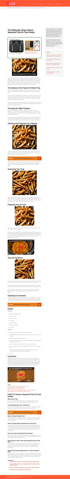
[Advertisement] (35, 18)
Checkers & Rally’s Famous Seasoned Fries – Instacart (18, 386)
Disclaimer (21, 476)
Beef (45, 4)
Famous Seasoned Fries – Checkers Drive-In (16, 388)
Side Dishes (34, 4)
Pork (53, 4)
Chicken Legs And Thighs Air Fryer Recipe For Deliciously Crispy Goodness (24, 461)
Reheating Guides (59, 4)
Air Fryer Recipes (18, 7)
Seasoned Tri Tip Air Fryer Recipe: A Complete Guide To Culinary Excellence (24, 467)
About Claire (8, 476)
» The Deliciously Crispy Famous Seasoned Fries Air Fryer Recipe (34, 7)
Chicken (49, 4)
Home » (13, 7)
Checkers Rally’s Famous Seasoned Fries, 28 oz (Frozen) (19, 391)
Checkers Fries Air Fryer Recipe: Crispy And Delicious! (20, 469)
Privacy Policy (30, 476)
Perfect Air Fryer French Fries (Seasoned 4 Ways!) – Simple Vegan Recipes (22, 390)
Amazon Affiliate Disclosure (15, 476)
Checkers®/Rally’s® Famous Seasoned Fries (16, 387)
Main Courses (40, 4)
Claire (15, 34)
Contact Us (26, 476)
